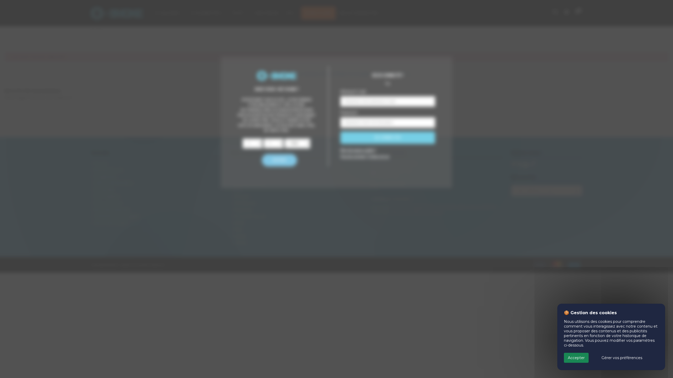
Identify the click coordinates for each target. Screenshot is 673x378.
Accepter (576, 357)
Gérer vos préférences (621, 357)
